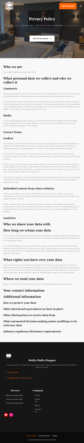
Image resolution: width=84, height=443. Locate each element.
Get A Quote (67, 6)
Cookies (54, 436)
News (37, 405)
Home (37, 395)
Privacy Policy (31, 436)
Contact (38, 409)
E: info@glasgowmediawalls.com (19, 378)
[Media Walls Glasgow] (9, 6)
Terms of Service (44, 436)
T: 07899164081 (12, 372)
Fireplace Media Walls (14, 403)
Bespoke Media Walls (14, 395)
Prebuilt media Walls (14, 399)
